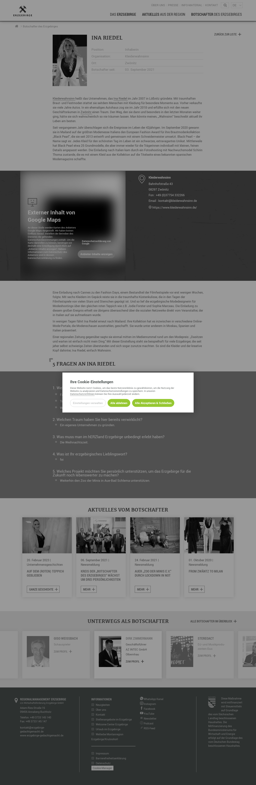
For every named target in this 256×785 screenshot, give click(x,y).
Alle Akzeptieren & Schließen (153, 403)
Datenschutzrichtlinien (82, 394)
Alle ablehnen (118, 403)
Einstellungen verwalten (88, 403)
